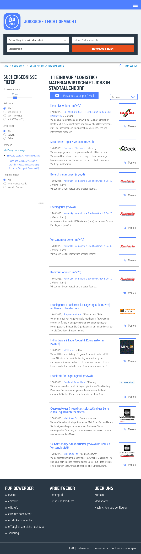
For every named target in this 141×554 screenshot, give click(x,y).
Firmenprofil (57, 495)
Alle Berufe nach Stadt (18, 514)
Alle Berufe (11, 507)
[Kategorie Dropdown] (65, 40)
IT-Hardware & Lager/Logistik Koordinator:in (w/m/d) (77, 342)
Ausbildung (12, 533)
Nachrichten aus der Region (111, 507)
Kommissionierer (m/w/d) (65, 105)
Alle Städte (11, 501)
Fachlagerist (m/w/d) (63, 207)
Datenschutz (84, 548)
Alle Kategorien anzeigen (14, 150)
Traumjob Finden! (103, 49)
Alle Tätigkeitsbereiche (18, 520)
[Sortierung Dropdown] (133, 97)
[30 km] (15, 97)
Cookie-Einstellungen (123, 548)
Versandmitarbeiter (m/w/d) (67, 239)
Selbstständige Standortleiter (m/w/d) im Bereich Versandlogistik (80, 445)
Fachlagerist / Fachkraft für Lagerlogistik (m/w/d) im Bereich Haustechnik (80, 306)
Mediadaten (102, 501)
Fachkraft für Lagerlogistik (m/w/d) (71, 376)
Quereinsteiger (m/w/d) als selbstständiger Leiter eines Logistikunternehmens (80, 410)
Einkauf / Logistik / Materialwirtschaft (24, 155)
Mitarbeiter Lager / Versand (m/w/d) (72, 142)
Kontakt (99, 495)
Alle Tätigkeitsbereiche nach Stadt (25, 526)
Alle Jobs (10, 495)
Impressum (101, 548)
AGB (71, 548)
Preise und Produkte (62, 501)
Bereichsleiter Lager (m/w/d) (67, 174)
